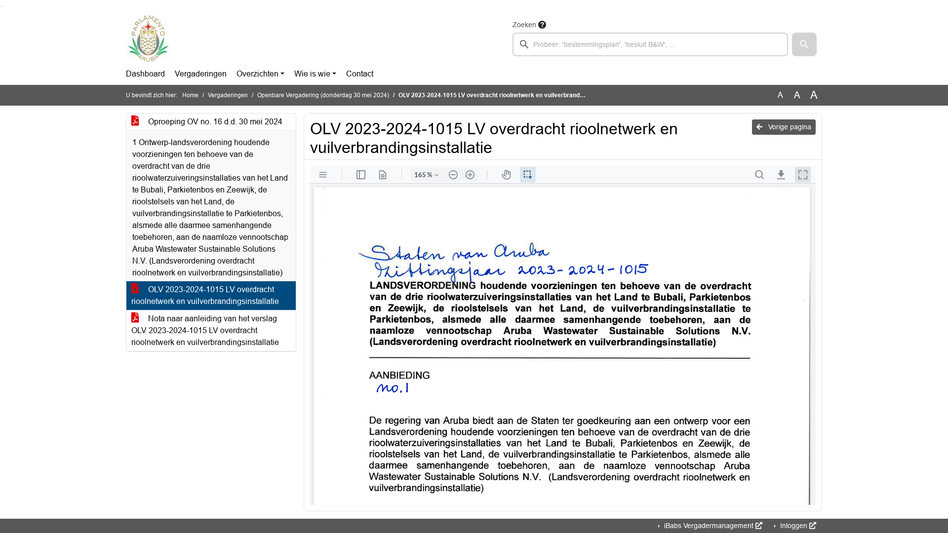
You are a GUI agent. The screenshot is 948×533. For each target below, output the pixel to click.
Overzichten (257, 74)
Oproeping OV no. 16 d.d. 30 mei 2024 (214, 121)
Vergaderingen (201, 74)
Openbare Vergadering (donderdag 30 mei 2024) (323, 95)
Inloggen (793, 526)
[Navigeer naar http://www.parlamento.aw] (148, 37)
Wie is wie (312, 74)
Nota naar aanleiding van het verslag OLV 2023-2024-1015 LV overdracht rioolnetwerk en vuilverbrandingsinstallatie (205, 330)
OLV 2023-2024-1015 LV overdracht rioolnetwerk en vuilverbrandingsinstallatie (205, 295)
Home (190, 95)
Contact (359, 74)
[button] (804, 44)
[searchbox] (650, 44)
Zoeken (524, 25)
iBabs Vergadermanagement (708, 526)
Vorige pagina (788, 127)
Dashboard (145, 74)
